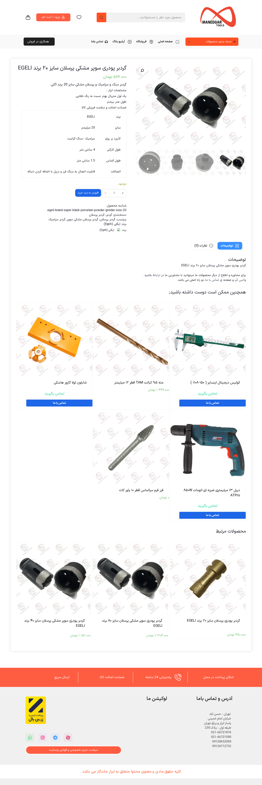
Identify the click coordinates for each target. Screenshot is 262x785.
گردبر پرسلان (97, 215)
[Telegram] (55, 737)
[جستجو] (101, 17)
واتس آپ (240, 280)
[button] (142, 70)
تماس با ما (212, 280)
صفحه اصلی (165, 41)
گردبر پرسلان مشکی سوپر (82, 219)
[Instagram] (42, 737)
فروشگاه (141, 41)
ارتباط (157, 275)
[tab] (230, 246)
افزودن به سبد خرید (88, 193)
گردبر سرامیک (57, 219)
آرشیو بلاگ (118, 41)
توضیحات (227, 245)
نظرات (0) (200, 245)
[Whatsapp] (30, 737)
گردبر (109, 215)
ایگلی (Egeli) (112, 224)
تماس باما (97, 41)
